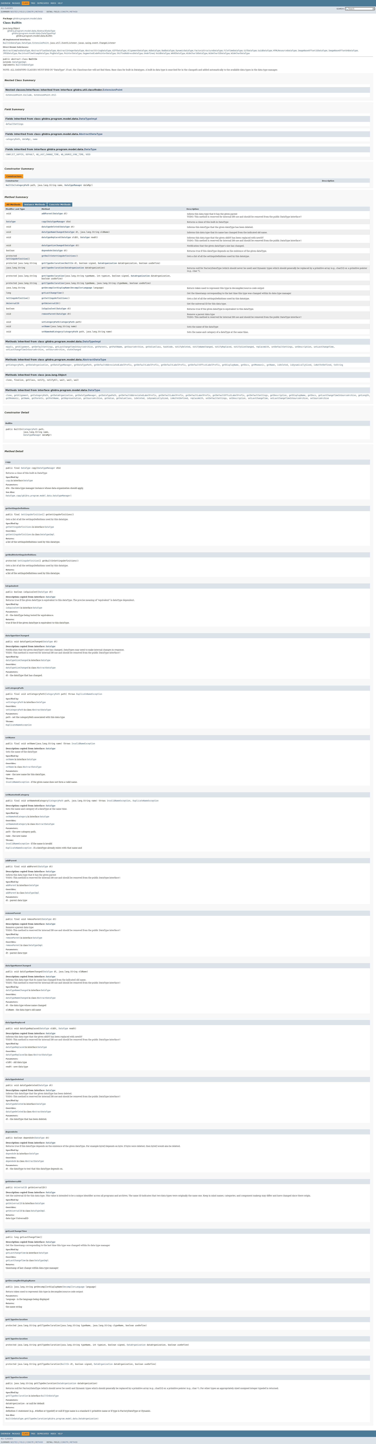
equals (9, 347)
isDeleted (282, 365)
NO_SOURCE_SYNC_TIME (72, 154)
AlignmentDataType (137, 50)
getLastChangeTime (52, 293)
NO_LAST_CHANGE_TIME (47, 154)
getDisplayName (230, 365)
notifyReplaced (223, 347)
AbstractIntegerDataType (70, 50)
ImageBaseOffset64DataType (343, 50)
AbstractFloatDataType (43, 50)
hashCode (168, 347)
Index (53, 3)
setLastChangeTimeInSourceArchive (24, 349)
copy (44, 221)
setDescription (303, 347)
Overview (5, 3)
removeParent (49, 314)
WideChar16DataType (196, 53)
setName (46, 326)
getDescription (278, 395)
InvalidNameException (83, 743)
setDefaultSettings (281, 347)
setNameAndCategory (52, 331)
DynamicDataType (184, 50)
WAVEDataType (178, 53)
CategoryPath (22, 185)
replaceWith (262, 347)
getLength (363, 395)
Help (60, 3)
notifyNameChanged (203, 347)
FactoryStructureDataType (208, 50)
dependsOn (47, 250)
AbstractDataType (91, 134)
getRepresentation (71, 398)
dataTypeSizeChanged (53, 245)
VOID (88, 154)
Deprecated (43, 3)
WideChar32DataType (219, 53)
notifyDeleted (182, 347)
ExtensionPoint (40, 43)
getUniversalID (50, 303)
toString (338, 365)
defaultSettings (14, 124)
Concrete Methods (59, 204)
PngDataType (56, 53)
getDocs (245, 365)
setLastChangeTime (324, 347)
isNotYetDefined (322, 365)
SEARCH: (340, 9)
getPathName (115, 347)
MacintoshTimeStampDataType (33, 53)
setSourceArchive (55, 349)
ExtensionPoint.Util (45, 95)
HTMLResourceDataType (285, 50)
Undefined (149, 53)
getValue (109, 398)
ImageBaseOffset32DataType (312, 50)
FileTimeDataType (233, 50)
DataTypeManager (73, 185)
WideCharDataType (240, 53)
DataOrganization (107, 263)
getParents (101, 347)
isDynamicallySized (300, 365)
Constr (29, 12)
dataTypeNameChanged (53, 232)
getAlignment (22, 347)
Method (39, 12)
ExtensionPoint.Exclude (19, 95)
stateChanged (74, 349)
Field (22, 12)
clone (9, 395)
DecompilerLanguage (81, 288)
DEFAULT (30, 154)
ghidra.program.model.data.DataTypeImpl (34, 33)
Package (16, 3)
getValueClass (153, 347)
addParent (47, 213)
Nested (14, 12)
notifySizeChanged (244, 347)
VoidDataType (163, 53)
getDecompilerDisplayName (56, 288)
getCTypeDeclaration (53, 263)
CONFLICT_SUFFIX (14, 154)
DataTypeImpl (19, 62)
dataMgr (26, 139)
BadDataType (168, 50)
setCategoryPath (50, 322)
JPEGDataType (10, 53)
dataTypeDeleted (50, 227)
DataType (26, 43)
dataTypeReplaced (51, 237)
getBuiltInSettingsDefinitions (59, 256)
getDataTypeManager (61, 365)
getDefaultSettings (42, 347)
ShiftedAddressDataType (130, 53)
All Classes (7, 8)
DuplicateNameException (89, 694)
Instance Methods (34, 204)
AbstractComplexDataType (16, 50)
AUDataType (154, 50)
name (35, 139)
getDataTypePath (83, 365)
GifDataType (250, 50)
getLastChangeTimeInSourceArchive (74, 347)
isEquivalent (49, 308)
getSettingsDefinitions (54, 298)
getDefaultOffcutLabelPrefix (204, 365)
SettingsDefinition (16, 259)
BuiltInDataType (12, 43)
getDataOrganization (37, 365)
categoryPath (13, 139)
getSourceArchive (133, 347)
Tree (33, 3)
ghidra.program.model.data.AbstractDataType (31, 31)
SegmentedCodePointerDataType (99, 53)
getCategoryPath (14, 365)
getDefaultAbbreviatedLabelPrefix (112, 365)
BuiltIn (10, 185)
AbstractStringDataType (98, 50)
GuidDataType (265, 50)
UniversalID (12, 303)
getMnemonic (257, 365)
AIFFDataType (119, 50)
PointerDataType (73, 53)
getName (271, 365)
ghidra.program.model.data (27, 18)
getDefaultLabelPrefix (146, 365)
